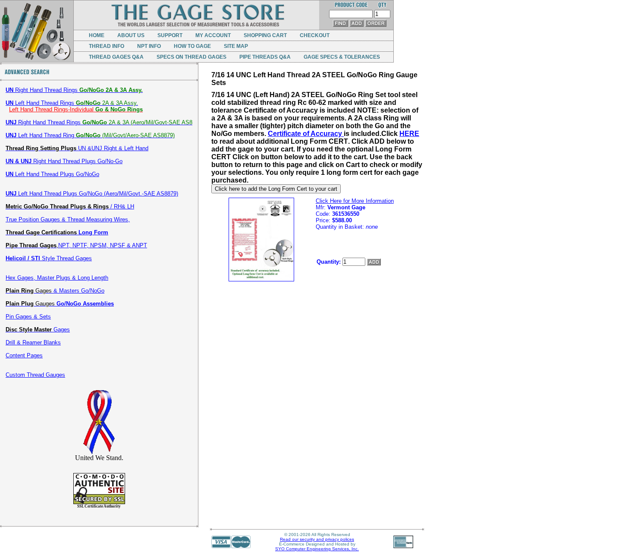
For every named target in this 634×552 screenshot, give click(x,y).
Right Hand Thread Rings (74, 90)
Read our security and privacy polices (317, 539)
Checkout (315, 35)
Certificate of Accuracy (306, 133)
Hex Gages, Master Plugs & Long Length (57, 277)
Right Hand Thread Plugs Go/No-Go (64, 161)
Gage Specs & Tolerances (342, 57)
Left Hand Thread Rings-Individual (76, 109)
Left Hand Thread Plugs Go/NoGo (52, 174)
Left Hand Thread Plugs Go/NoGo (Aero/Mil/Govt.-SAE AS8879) (92, 193)
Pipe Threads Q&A (265, 57)
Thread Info (106, 46)
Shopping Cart (265, 35)
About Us (130, 35)
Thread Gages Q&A (116, 57)
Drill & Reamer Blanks (33, 342)
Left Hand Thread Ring (90, 135)
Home (96, 35)
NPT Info (149, 46)
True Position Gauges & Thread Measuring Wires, (68, 219)
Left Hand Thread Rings (72, 103)
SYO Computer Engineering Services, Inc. (317, 548)
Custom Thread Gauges (35, 375)
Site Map (236, 46)
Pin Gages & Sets (28, 316)
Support (169, 35)
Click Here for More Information (355, 201)
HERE (409, 133)
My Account (213, 35)
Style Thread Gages (49, 258)
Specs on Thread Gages (191, 57)
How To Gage (192, 46)
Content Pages (24, 355)
